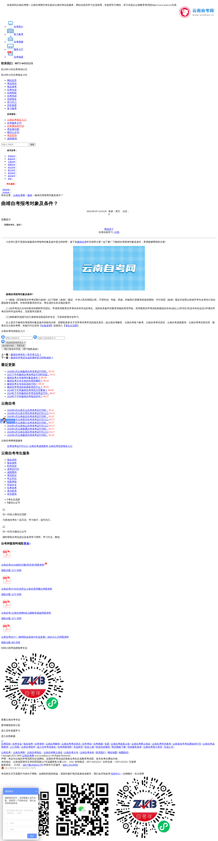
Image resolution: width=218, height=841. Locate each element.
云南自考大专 (71, 752)
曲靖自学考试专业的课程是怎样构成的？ (32, 357)
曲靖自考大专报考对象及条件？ (23, 377)
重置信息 (21, 346)
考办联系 (12, 491)
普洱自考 (11, 173)
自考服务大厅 (14, 123)
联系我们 (100, 752)
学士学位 (12, 478)
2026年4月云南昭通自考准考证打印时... (27, 429)
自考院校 (12, 93)
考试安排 (12, 135)
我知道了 (109, 229)
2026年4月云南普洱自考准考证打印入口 (28, 419)
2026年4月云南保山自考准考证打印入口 (28, 426)
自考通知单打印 (15, 126)
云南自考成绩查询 (38, 446)
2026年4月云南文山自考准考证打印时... (27, 410)
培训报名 (12, 99)
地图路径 (124, 752)
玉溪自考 (11, 162)
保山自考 (11, 167)
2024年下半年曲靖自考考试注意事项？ (27, 390)
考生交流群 (71, 325)
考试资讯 (12, 83)
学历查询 (12, 494)
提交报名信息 (8, 346)
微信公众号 (13, 132)
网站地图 (112, 752)
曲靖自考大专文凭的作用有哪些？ (25, 381)
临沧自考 (11, 176)
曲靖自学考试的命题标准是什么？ (25, 387)
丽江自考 (11, 170)
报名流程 (12, 459)
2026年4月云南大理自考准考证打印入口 (28, 413)
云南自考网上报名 (52, 752)
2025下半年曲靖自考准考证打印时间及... (28, 374)
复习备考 (12, 108)
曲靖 (29, 195)
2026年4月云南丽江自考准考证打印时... (27, 422)
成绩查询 (12, 138)
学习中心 (12, 102)
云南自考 (6, 752)
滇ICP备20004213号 (33, 765)
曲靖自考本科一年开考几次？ (26, 354)
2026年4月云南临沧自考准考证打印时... (27, 416)
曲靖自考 (11, 159)
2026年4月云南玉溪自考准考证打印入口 (28, 432)
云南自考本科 (87, 752)
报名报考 (12, 86)
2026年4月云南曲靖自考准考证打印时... (27, 371)
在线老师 (46, 325)
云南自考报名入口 (16, 120)
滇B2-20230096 (70, 765)
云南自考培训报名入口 (60, 446)
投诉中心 (115, 773)
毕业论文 (12, 484)
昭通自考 (11, 165)
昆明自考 (11, 156)
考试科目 (12, 475)
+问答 (116, 232)
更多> (27, 543)
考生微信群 (13, 129)
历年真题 (12, 105)
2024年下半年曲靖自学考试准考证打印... (28, 393)
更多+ (10, 179)
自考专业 (12, 89)
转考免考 (5, 192)
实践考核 (5, 190)
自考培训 (12, 96)
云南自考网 (19, 195)
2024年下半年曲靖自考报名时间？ (25, 396)
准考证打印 (13, 469)
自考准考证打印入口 (17, 446)
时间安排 (12, 466)
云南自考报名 (34, 752)
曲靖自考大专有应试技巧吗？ (22, 384)
